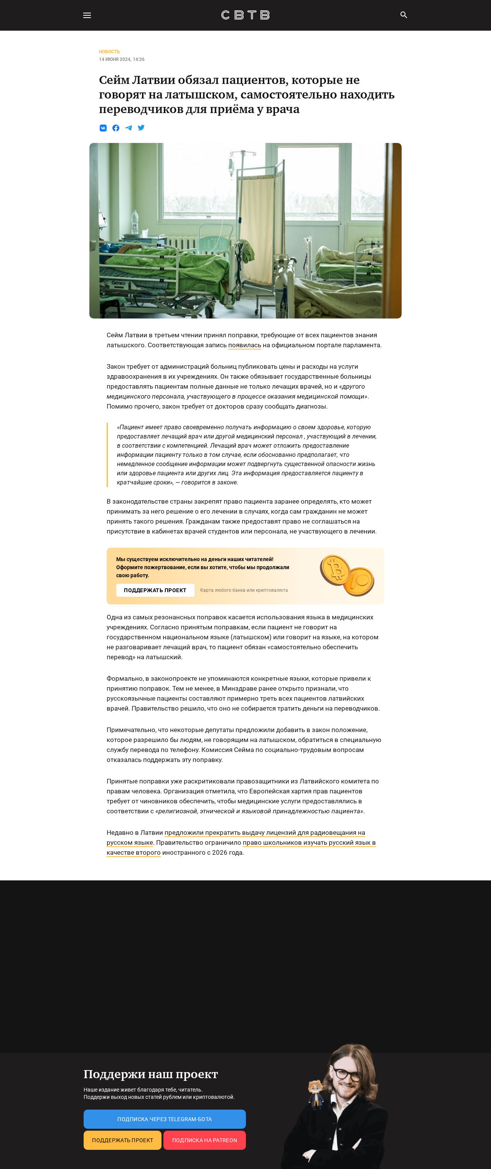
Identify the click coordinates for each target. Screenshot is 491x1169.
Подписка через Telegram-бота (164, 1119)
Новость (109, 51)
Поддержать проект (122, 1140)
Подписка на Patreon (204, 1140)
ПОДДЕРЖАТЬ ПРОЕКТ (155, 590)
